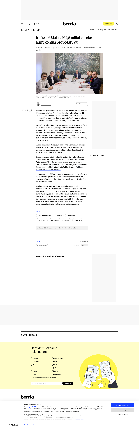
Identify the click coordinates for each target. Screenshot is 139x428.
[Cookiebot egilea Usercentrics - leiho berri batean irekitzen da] (14, 425)
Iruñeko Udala (42, 220)
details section (79, 419)
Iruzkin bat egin (42, 245)
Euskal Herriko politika (44, 215)
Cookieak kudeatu (29, 425)
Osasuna (114, 30)
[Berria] (27, 398)
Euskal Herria (78, 220)
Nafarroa (66, 220)
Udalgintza (59, 215)
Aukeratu (121, 410)
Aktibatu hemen (73, 228)
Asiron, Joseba (55, 220)
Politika (92, 30)
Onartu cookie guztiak (122, 405)
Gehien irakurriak (98, 156)
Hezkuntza (106, 30)
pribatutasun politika (45, 377)
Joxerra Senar (45, 103)
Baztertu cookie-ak (122, 414)
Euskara (99, 30)
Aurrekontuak (71, 215)
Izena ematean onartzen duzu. (45, 377)
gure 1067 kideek (34, 407)
